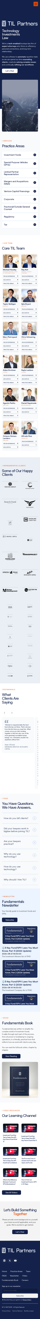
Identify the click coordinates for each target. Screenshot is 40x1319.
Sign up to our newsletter (11, 1286)
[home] (12, 4)
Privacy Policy (27, 1300)
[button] (36, 4)
